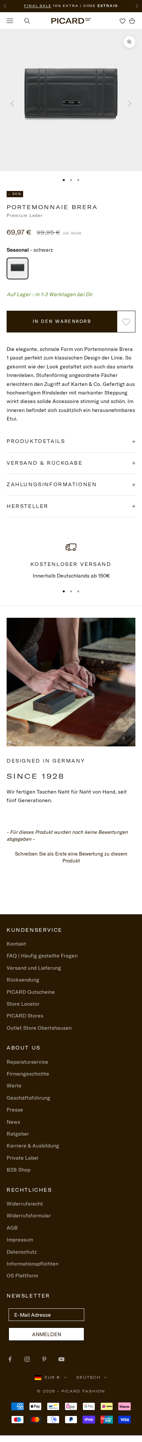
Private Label (22, 1157)
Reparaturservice (27, 1061)
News (13, 1121)
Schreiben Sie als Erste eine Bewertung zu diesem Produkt (71, 857)
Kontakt (16, 943)
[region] (71, 561)
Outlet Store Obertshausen (39, 1027)
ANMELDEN (46, 1334)
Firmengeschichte (28, 1073)
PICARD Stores (25, 1015)
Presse (15, 1109)
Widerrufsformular (29, 1215)
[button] (71, 856)
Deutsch (88, 1377)
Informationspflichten (32, 1263)
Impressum (20, 1239)
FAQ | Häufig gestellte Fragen (42, 955)
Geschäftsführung (28, 1097)
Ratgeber (18, 1133)
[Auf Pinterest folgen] (44, 1359)
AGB (12, 1227)
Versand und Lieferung (34, 967)
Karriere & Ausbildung (33, 1145)
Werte (14, 1085)
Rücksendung (23, 979)
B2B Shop (18, 1169)
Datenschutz (22, 1251)
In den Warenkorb (62, 321)
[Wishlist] (122, 20)
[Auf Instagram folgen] (27, 1359)
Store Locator (23, 1003)
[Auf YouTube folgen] (61, 1359)
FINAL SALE (37, 6)
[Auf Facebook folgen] (10, 1359)
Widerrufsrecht (25, 1203)
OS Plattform (22, 1275)
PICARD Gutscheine (31, 991)
